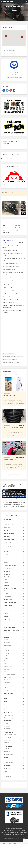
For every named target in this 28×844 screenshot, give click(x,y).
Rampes (14, 624)
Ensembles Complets (14, 610)
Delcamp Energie (14, 685)
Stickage (14, 559)
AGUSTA (14, 650)
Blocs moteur (14, 645)
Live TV (23, 830)
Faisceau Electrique (14, 524)
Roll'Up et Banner (16, 398)
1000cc (7, 462)
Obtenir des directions (9, 53)
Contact (19, 836)
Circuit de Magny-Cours (14, 734)
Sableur (14, 557)
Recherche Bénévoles (14, 760)
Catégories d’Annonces (16, 828)
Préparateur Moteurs (14, 715)
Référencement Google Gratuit (8, 843)
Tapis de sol (14, 751)
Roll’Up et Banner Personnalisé (12, 396)
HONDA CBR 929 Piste (10, 460)
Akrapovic (14, 577)
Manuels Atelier (14, 666)
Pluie (14, 707)
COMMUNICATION (9, 398)
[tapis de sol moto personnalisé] (14, 127)
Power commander (14, 622)
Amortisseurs (14, 682)
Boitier (14, 522)
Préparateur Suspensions (14, 718)
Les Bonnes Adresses (22, 832)
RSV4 (14, 658)
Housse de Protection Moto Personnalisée (14, 545)
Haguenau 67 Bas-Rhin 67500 (10, 50)
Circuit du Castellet (14, 737)
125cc (14, 655)
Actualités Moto (5, 832)
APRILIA (14, 653)
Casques (14, 593)
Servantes (14, 669)
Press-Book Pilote (14, 568)
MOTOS (8, 13)
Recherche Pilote (14, 762)
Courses (18, 830)
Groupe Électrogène (14, 674)
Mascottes (14, 549)
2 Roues (14, 771)
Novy (14, 71)
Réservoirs (14, 726)
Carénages (14, 608)
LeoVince (14, 582)
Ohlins (14, 687)
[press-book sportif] (14, 106)
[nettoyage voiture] (14, 176)
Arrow (14, 579)
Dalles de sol (14, 748)
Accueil (8, 828)
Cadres (14, 690)
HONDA (10, 462)
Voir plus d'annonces (14, 475)
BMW (5, 13)
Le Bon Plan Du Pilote (8, 1)
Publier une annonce (10, 830)
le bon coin (17, 362)
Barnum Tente (14, 542)
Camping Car (14, 776)
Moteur (14, 723)
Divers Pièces (8, 430)
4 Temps (14, 639)
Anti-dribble (14, 642)
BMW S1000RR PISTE (8, 362)
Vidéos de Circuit (11, 836)
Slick (14, 709)
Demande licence (8, 834)
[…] (17, 435)
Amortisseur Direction (14, 680)
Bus (14, 774)
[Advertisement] (14, 332)
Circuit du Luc (14, 740)
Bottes (14, 591)
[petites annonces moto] (14, 493)
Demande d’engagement (18, 834)
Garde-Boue (14, 613)
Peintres (14, 554)
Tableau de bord (14, 527)
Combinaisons (14, 596)
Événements (13, 832)
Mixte (14, 704)
